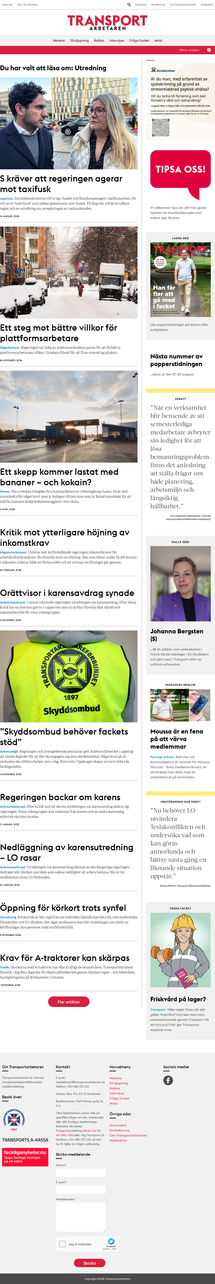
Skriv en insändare (27, 4)
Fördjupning (79, 40)
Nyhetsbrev (207, 4)
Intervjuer (117, 40)
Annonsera (141, 4)
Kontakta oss (158, 4)
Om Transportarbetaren (183, 4)
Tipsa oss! (7, 4)
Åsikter (99, 40)
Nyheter (59, 40)
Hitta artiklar (190, 50)
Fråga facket (139, 40)
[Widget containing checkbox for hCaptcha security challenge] (87, 1244)
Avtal (158, 40)
